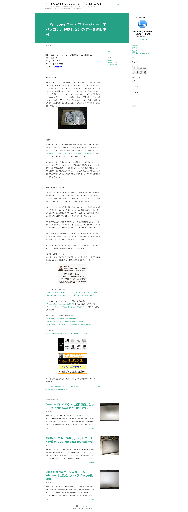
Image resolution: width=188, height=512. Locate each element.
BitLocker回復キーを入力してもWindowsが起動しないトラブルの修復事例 (69, 475)
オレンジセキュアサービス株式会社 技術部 (142, 32)
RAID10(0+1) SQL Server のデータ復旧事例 (61, 319)
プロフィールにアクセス (142, 39)
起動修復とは (135, 45)
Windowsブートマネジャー (114, 62)
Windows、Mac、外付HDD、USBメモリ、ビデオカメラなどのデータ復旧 (72, 292)
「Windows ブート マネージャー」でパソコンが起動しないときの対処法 (70, 153)
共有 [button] (109, 51)
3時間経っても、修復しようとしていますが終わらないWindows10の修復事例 (69, 439)
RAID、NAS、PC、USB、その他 (140, 53)
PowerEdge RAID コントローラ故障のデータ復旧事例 (65, 321)
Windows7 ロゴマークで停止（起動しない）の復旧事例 (65, 307)
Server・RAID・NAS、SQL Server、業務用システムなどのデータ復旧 (70, 295)
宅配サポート (135, 50)
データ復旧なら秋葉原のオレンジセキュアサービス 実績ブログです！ (74, 4)
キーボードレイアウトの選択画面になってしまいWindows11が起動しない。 (70, 406)
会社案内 (134, 52)
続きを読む (91, 428)
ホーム (134, 44)
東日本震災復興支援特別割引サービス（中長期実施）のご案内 (66, 333)
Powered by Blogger (83, 506)
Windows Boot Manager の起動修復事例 (61, 304)
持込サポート (135, 48)
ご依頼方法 (135, 47)
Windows (110, 60)
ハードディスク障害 (112, 64)
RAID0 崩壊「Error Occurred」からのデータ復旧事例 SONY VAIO (69, 324)
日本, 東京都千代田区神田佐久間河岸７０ (57, 389)
